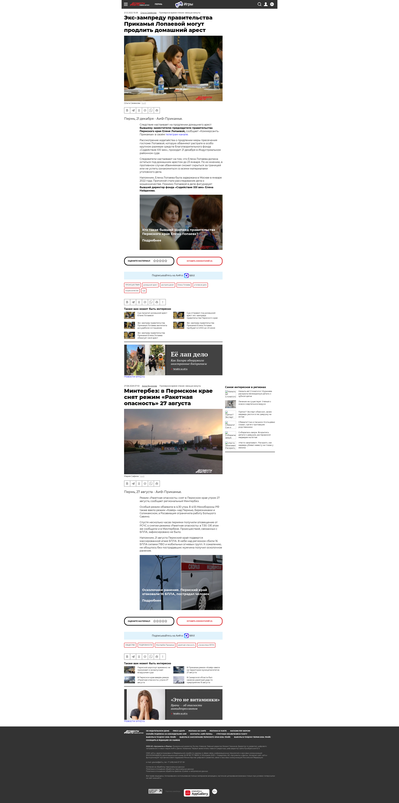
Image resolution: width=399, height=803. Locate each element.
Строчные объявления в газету (231, 734)
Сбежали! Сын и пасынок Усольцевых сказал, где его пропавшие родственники (256, 424)
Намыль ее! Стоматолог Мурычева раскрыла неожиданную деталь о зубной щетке (255, 393)
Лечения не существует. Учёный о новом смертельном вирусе (254, 402)
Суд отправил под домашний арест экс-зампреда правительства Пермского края (202, 315)
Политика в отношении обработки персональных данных (170, 769)
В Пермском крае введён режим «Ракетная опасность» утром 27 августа (153, 680)
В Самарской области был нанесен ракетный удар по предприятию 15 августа (200, 680)
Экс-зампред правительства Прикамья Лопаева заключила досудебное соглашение (152, 325)
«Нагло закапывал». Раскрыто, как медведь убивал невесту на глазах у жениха (255, 445)
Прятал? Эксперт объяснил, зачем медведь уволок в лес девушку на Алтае (255, 414)
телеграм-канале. (177, 134)
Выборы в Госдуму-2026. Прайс (161, 737)
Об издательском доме (157, 731)
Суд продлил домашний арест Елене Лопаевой (152, 314)
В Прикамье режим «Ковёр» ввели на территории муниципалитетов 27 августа (203, 670)
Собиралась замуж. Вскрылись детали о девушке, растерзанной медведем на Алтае (254, 435)
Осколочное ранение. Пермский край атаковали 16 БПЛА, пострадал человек (175, 592)
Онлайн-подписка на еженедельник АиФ (166, 734)
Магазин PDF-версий (240, 731)
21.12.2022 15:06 (131, 13)
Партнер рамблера (173, 791)
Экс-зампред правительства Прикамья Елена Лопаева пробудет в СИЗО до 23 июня (201, 325)
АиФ (144, 103)
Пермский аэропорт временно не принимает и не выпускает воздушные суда (153, 670)
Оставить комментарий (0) (199, 261)
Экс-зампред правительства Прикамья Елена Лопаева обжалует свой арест (151, 335)
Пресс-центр (179, 731)
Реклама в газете (218, 731)
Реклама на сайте (197, 731)
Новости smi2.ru (134, 376)
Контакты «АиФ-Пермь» (201, 734)
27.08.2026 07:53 (131, 386)
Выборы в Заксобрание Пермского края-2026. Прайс (205, 737)
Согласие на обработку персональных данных (165, 767)
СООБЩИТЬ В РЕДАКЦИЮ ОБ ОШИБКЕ (163, 740)
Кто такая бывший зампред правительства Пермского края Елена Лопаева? (178, 232)
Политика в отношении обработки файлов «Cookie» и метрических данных (177, 771)
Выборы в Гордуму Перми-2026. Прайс (252, 737)
